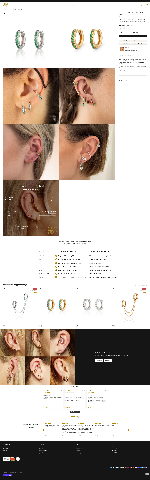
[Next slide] (109, 401)
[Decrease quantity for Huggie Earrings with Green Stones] (120, 32)
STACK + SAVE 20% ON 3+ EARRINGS (82, 1)
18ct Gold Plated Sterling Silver (123, 28)
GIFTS (89, 5)
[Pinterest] (122, 80)
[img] (46, 391)
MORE (77, 444)
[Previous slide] (41, 401)
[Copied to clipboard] (126, 80)
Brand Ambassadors (43, 450)
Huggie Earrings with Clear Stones (83, 324)
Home (4, 9)
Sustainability (42, 447)
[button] (122, 17)
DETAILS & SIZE (122, 70)
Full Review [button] (45, 407)
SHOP (55, 5)
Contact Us (5, 450)
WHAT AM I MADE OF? (123, 77)
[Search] (142, 5)
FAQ (3, 447)
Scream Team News (43, 448)
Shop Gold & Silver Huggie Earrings (140, 285)
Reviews (40, 453)
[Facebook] (119, 80)
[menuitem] (56, 5)
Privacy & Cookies (79, 448)
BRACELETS (79, 5)
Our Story (41, 452)
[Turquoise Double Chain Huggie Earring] (20, 304)
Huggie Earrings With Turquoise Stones (47, 324)
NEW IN (60, 5)
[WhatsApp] (124, 80)
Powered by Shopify (19, 472)
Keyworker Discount (79, 453)
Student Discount (79, 452)
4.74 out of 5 (78, 416)
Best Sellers (10, 9)
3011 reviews (30, 427)
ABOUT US (41, 444)
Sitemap (4, 452)
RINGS (84, 5)
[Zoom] (57, 14)
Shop (7, 9)
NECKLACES (72, 5)
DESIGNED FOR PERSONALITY (125, 55)
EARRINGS (66, 5)
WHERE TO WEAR (122, 74)
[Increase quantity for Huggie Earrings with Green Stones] (123, 32)
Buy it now (133, 36)
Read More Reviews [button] (75, 411)
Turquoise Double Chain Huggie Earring (11, 324)
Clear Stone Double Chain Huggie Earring (121, 324)
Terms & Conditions (79, 447)
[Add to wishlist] (4, 13)
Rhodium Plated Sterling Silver (120, 28)
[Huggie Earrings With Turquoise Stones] (56, 304)
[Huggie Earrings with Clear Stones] (93, 304)
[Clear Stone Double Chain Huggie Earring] (129, 304)
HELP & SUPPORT (6, 444)
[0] (146, 5)
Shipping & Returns (6, 448)
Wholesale (78, 450)
